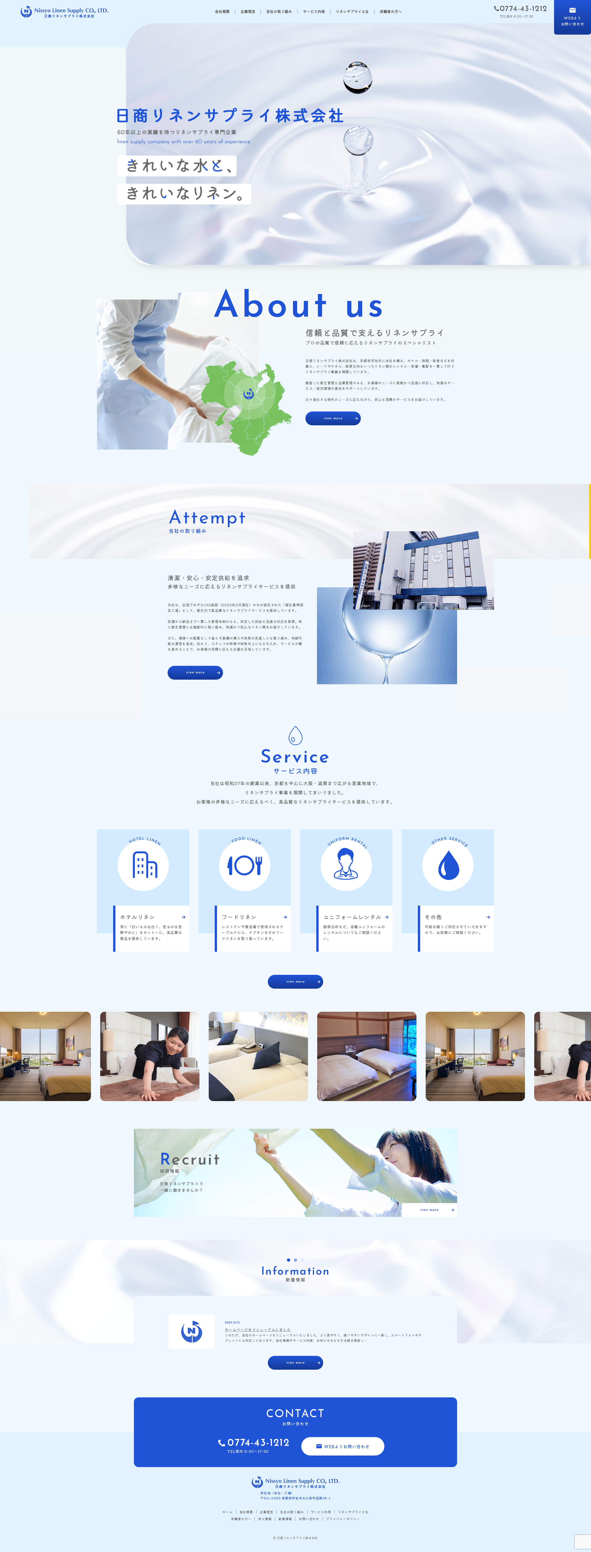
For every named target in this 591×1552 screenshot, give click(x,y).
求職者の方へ (391, 11)
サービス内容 (314, 11)
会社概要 (222, 11)
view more (333, 418)
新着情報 (285, 1519)
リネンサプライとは (352, 11)
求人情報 (265, 1519)
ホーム (227, 1512)
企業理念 (248, 11)
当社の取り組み (279, 11)
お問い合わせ (309, 1519)
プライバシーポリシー (343, 1519)
